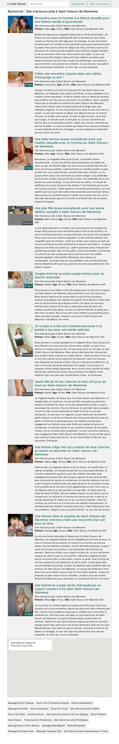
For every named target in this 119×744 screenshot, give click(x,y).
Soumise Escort (36, 714)
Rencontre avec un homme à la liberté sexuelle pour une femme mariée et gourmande (72, 19)
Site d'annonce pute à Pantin (84, 708)
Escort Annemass (39, 708)
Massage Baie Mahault (53, 725)
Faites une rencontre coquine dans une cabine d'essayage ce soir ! (68, 75)
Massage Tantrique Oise (49, 731)
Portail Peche (16, 4)
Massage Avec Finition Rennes (23, 725)
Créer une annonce (99, 3)
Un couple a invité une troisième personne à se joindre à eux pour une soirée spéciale (68, 327)
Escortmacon (15, 720)
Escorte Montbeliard (82, 703)
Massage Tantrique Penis (21, 731)
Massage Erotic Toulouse (21, 703)
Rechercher (79, 3)
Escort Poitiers (98, 714)
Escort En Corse (59, 708)
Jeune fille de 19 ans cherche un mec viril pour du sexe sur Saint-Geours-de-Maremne (70, 383)
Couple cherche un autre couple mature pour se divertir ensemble (69, 275)
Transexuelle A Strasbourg (38, 720)
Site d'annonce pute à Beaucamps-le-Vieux (86, 731)
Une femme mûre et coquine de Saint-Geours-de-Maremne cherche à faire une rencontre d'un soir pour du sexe (70, 519)
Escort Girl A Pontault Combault (52, 703)
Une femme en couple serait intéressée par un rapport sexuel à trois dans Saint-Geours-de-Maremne (68, 588)
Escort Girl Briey (16, 714)
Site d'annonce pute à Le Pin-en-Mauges (67, 714)
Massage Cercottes (18, 708)
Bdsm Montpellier (76, 725)
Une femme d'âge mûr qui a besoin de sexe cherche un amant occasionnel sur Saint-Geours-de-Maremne (72, 450)
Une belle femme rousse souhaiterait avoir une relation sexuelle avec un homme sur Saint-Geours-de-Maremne (72, 142)
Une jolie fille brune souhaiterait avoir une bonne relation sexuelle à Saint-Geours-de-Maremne (69, 210)
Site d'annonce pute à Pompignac (71, 720)
